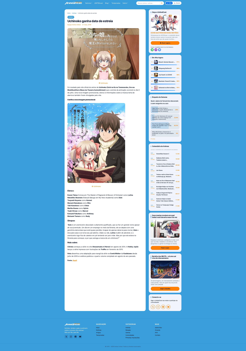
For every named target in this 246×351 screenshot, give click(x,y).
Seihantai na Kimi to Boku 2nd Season (167, 87)
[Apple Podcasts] (155, 49)
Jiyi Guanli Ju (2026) (165, 75)
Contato (157, 335)
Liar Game (159, 170)
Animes (74, 13)
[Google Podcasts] (159, 49)
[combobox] (147, 3)
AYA (156, 332)
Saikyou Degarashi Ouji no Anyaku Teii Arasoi (164, 194)
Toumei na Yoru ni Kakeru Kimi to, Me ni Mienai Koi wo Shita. (165, 165)
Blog (106, 3)
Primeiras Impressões (133, 337)
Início (68, 13)
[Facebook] (163, 307)
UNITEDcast (98, 3)
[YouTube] (168, 307)
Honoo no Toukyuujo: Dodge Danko (165, 206)
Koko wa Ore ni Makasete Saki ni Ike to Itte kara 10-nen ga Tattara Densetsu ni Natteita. (165, 182)
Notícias (88, 3)
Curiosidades (130, 335)
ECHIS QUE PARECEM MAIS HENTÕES (164, 33)
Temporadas (116, 3)
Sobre (125, 3)
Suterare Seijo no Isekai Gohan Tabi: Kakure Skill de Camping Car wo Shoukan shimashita (164, 200)
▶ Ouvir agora (165, 43)
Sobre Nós (158, 327)
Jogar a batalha (165, 288)
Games (128, 332)
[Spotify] (152, 49)
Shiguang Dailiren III (165, 68)
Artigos (98, 332)
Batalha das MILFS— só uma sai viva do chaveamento (164, 257)
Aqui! (75, 260)
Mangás (128, 330)
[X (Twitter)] (153, 307)
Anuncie (157, 330)
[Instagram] (158, 307)
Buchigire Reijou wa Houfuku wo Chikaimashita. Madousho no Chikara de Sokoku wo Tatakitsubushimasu (165, 188)
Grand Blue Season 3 (162, 154)
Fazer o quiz (165, 248)
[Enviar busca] (161, 3)
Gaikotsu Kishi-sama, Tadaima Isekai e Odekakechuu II (162, 159)
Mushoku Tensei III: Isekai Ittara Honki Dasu (167, 81)
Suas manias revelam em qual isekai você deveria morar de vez (164, 216)
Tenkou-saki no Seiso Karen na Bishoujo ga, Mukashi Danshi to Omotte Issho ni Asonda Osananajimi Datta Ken (164, 176)
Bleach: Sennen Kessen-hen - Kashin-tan (166, 62)
